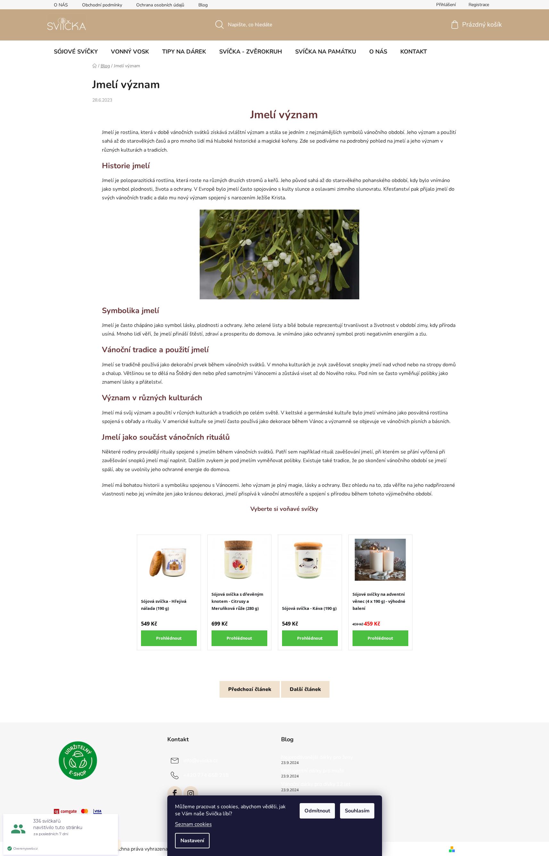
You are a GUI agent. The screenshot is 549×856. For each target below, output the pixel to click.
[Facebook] (174, 793)
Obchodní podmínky (102, 5)
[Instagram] (190, 793)
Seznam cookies (193, 824)
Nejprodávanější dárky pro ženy (317, 757)
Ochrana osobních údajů (160, 5)
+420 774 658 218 (206, 775)
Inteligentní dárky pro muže (312, 771)
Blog (203, 5)
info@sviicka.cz (200, 760)
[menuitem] (75, 51)
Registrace (479, 5)
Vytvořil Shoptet (476, 848)
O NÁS (61, 5)
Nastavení (192, 840)
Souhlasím (357, 810)
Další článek (305, 689)
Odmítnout (317, 810)
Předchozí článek (249, 689)
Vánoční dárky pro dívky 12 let (316, 784)
